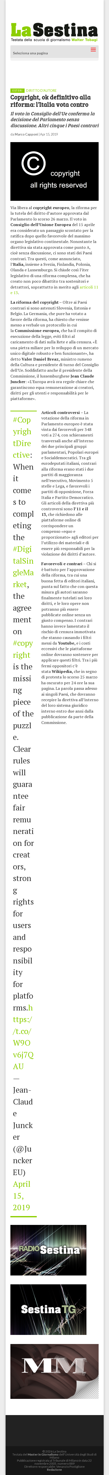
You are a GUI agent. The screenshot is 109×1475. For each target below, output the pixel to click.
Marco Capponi (26, 134)
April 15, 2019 (21, 1196)
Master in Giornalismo (43, 1454)
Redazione (54, 1469)
